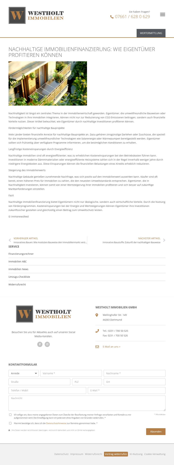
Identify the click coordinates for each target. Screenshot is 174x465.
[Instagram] (47, 344)
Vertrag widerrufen (116, 454)
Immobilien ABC (17, 261)
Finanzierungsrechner (21, 253)
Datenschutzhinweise (56, 423)
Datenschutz (61, 454)
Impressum (76, 454)
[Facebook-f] (39, 344)
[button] (163, 14)
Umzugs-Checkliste (19, 276)
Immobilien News (18, 269)
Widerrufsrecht (93, 454)
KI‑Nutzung (136, 454)
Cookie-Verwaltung (155, 454)
